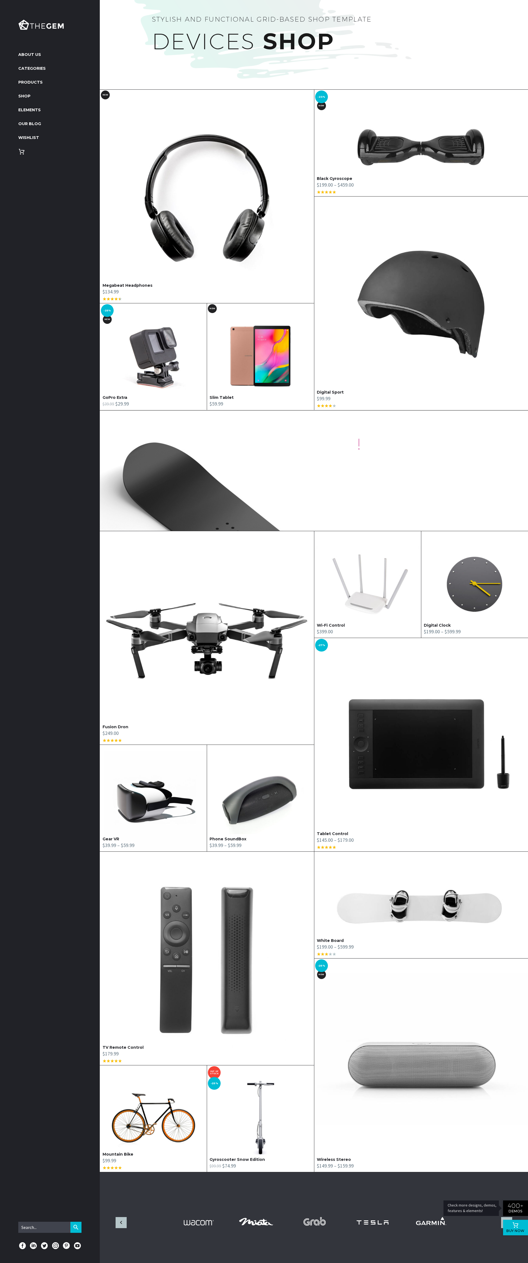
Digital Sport (330, 392)
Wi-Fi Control (331, 625)
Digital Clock (437, 625)
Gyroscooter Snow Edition (237, 1159)
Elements (29, 109)
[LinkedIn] (33, 1246)
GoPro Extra (115, 397)
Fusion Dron (115, 726)
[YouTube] (77, 1246)
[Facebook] (22, 1246)
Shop (24, 96)
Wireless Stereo (334, 1159)
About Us (29, 54)
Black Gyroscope (334, 178)
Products (30, 82)
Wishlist (28, 137)
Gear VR (111, 838)
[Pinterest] (66, 1246)
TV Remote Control (123, 1047)
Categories (32, 68)
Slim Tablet (222, 397)
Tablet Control (332, 833)
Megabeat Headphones (127, 285)
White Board (330, 940)
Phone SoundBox (228, 838)
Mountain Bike (118, 1154)
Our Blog (29, 123)
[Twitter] (44, 1246)
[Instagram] (55, 1246)
